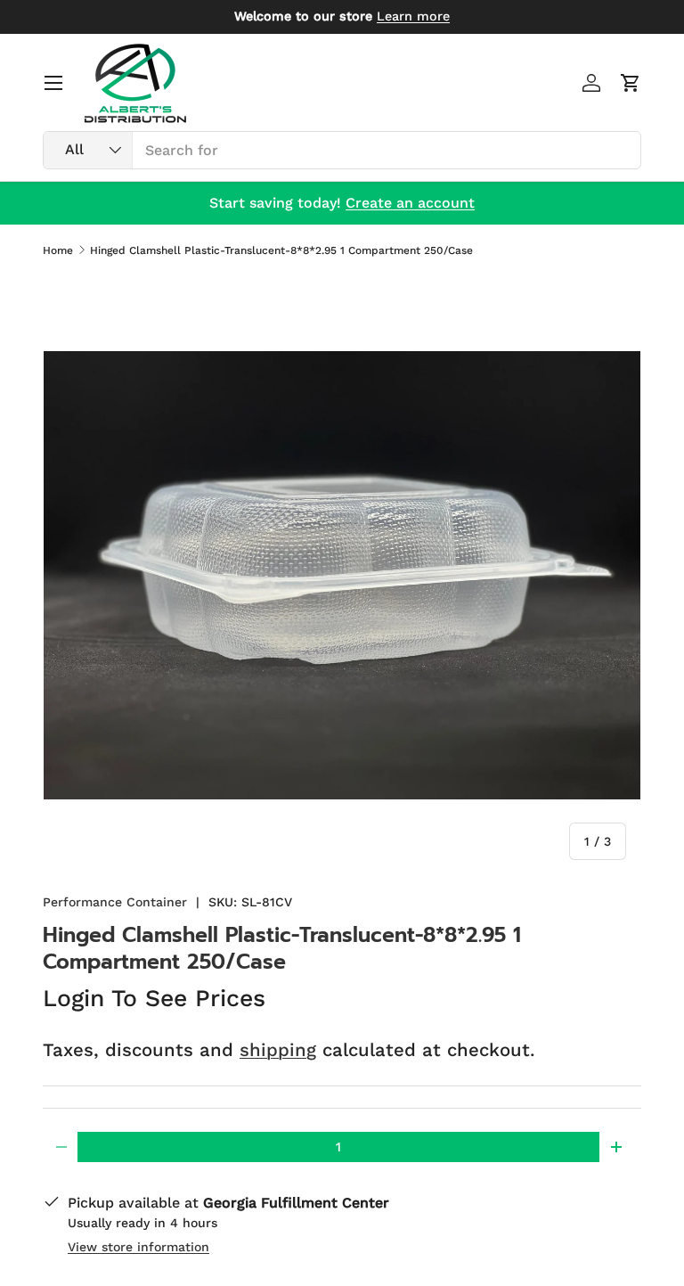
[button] (630, 82)
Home (58, 250)
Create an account (410, 202)
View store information (138, 1247)
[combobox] (342, 150)
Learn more (413, 16)
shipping (278, 1050)
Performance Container (115, 902)
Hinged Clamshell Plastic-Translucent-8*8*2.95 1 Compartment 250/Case (281, 250)
